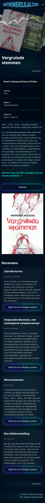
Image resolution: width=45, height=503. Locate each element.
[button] (43, 4)
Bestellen (22, 187)
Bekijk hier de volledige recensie (22, 307)
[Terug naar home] (20, 4)
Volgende (36, 71)
